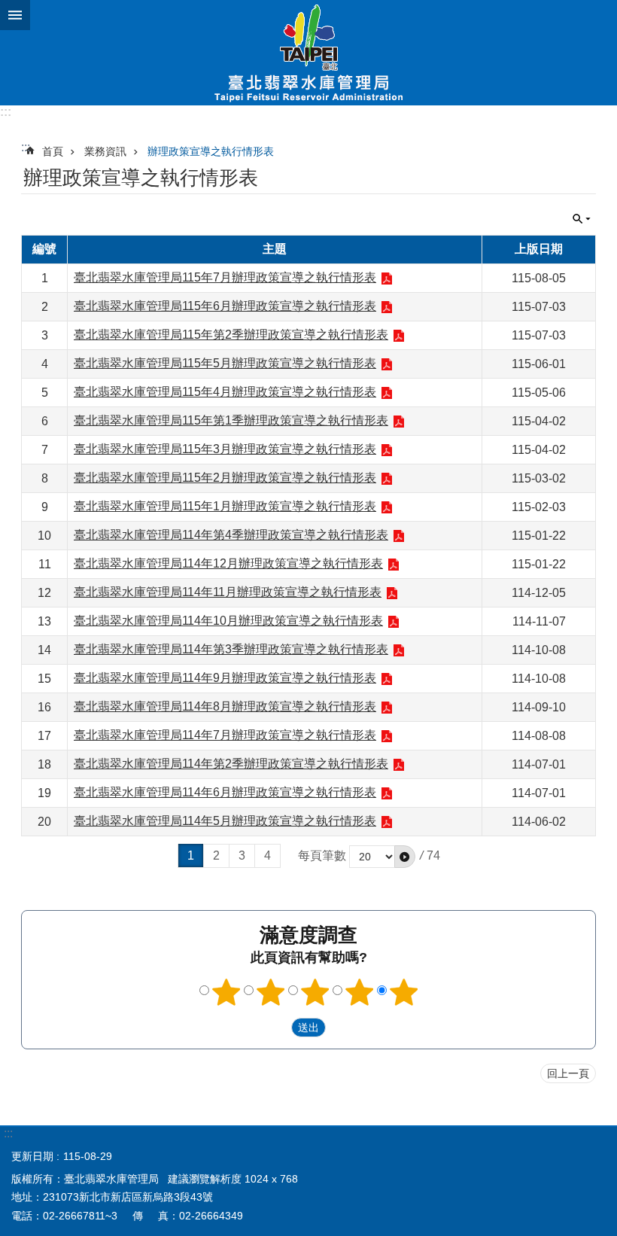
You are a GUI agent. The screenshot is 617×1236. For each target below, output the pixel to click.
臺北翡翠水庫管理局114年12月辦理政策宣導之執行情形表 (228, 563)
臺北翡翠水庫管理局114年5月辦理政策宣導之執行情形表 (225, 820)
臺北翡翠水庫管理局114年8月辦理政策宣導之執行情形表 (225, 706)
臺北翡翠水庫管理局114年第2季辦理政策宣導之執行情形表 (231, 763)
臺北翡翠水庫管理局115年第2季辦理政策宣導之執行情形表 (231, 334)
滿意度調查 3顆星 (315, 992)
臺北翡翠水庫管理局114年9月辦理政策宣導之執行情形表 (225, 677)
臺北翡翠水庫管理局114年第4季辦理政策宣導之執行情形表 (231, 534)
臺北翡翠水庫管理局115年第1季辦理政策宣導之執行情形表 (231, 420)
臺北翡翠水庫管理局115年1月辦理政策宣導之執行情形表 (225, 506)
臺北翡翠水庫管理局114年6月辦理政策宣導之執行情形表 (225, 792)
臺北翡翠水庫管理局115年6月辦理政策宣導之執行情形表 (225, 306)
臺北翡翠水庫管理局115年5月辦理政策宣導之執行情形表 (225, 363)
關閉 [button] (15, 15)
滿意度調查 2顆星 (271, 992)
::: (5, 111)
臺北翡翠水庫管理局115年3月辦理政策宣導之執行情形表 (225, 449)
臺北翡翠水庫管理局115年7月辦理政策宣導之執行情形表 (225, 277)
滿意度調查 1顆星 (226, 992)
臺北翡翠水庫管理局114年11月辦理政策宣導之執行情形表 (227, 592)
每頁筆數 (322, 855)
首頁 (52, 151)
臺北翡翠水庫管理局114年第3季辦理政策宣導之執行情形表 (231, 649)
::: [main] (25, 147)
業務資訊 (105, 151)
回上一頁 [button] (568, 1073)
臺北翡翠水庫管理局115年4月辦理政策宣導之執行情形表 (225, 391)
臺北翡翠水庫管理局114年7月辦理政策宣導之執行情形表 (225, 735)
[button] (404, 856)
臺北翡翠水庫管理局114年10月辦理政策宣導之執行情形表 (228, 620)
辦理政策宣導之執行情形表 (210, 151)
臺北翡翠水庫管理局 (308, 52)
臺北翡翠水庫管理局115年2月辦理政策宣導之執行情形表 (225, 477)
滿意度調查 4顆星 (359, 992)
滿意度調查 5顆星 (404, 992)
